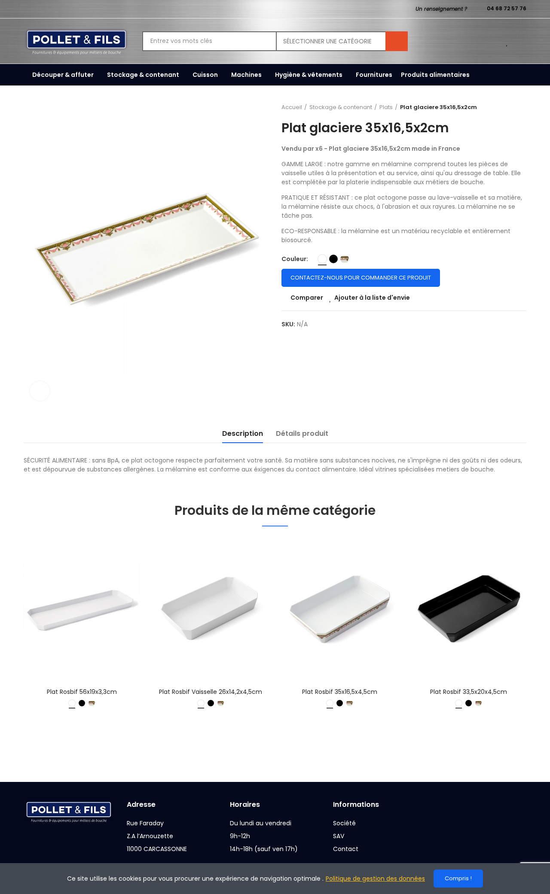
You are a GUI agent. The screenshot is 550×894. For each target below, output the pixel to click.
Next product (519, 107)
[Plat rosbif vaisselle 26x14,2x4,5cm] (211, 609)
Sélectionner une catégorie (327, 41)
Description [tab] (242, 433)
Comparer (306, 297)
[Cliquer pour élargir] (39, 391)
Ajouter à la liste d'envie (372, 297)
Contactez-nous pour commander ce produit (360, 278)
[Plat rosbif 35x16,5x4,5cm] (339, 609)
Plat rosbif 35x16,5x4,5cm (339, 691)
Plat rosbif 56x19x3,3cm (82, 691)
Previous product (498, 107)
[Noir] (333, 259)
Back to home (509, 107)
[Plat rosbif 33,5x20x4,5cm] (468, 609)
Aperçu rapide (118, 586)
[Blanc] (322, 259)
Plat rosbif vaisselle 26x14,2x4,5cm (210, 691)
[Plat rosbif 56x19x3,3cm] (82, 609)
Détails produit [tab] (302, 433)
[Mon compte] (522, 41)
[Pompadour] (344, 259)
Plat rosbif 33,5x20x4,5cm (468, 691)
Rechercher (396, 41)
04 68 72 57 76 (506, 8)
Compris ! (458, 878)
